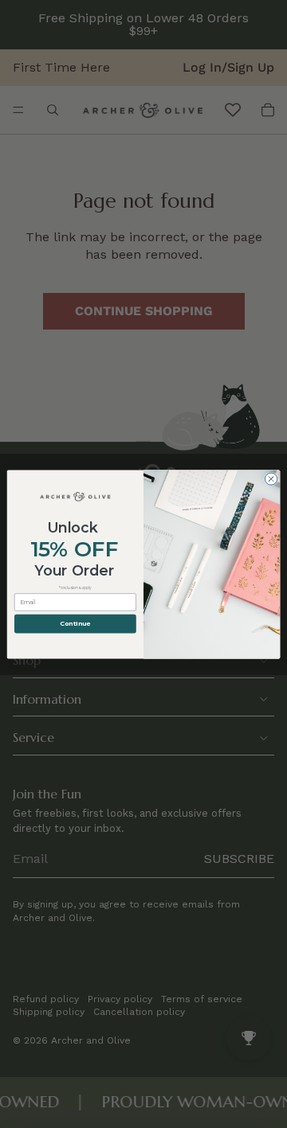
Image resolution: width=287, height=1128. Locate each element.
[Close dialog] (271, 478)
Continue (75, 623)
